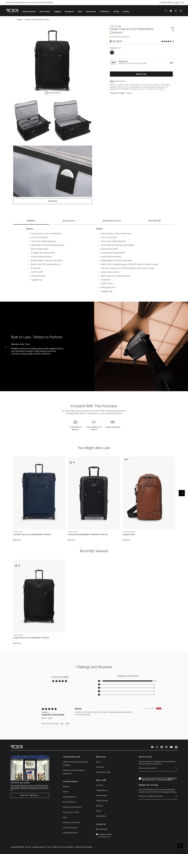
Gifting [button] (116, 11)
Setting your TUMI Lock (71, 822)
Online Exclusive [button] (28, 11)
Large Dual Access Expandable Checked (31, 638)
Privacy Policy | (80, 847)
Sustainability (101, 816)
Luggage (19, 19)
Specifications (69, 221)
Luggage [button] (57, 11)
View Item (39, 523)
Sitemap (89, 847)
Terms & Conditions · (67, 847)
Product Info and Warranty (72, 807)
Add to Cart (141, 74)
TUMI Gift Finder (102, 801)
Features (31, 221)
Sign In (98, 762)
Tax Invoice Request (70, 827)
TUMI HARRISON (129, 532)
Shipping (66, 786)
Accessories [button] (91, 11)
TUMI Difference (102, 790)
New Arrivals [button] (45, 11)
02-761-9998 (102, 829)
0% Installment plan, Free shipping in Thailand (30, 2)
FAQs (65, 817)
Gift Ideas (99, 806)
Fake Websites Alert (70, 833)
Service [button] (126, 11)
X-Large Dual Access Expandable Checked (32, 534)
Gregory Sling (128, 534)
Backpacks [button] (69, 11)
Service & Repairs (69, 802)
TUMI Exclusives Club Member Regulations (74, 772)
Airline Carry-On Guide (71, 812)
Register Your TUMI (103, 772)
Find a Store (167, 2)
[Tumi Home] (12, 11)
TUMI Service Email (105, 834)
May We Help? (155, 221)
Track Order (100, 767)
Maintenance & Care (112, 221)
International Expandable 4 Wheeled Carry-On (88, 534)
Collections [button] (104, 11)
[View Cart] (180, 10)
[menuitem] (28, 10)
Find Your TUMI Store (29, 795)
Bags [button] (80, 11)
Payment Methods (69, 797)
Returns (66, 792)
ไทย (182, 3)
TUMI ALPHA (18, 532)
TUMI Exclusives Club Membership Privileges (75, 763)
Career (98, 811)
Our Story (99, 785)
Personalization (101, 795)
